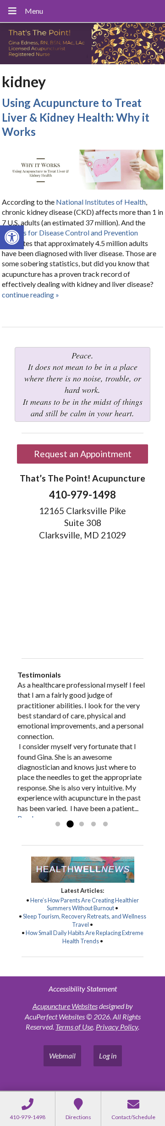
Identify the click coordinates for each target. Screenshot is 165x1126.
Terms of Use (74, 1026)
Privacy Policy (117, 1026)
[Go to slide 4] (93, 824)
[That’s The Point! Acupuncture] (82, 44)
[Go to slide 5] (105, 824)
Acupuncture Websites (65, 1006)
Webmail (62, 1055)
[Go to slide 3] (81, 824)
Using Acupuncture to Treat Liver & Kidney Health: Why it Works (75, 117)
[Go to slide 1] (57, 824)
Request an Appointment (83, 453)
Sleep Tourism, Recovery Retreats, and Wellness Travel (84, 920)
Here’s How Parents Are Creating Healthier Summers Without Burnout (84, 904)
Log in (107, 1055)
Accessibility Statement (83, 988)
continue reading (30, 294)
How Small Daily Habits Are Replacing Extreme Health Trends (84, 937)
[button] (12, 237)
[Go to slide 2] (69, 824)
